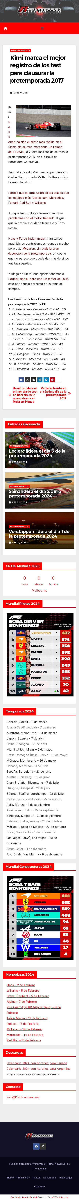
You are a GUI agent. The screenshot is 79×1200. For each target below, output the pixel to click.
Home (10, 1177)
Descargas (49, 1177)
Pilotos (36, 1177)
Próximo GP (23, 1177)
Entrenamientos (20, 50)
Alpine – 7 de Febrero (22, 1001)
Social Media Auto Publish (24, 1197)
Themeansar (39, 1168)
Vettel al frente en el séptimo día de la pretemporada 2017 (53, 393)
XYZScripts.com (60, 1197)
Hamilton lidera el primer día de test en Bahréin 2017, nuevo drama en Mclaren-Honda (25, 395)
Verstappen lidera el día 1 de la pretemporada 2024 (39, 534)
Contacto (39, 1186)
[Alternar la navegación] (42, 28)
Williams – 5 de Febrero (23, 990)
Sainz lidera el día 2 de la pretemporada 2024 (35, 494)
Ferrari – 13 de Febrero (23, 1024)
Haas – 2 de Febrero (21, 985)
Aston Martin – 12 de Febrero (27, 1018)
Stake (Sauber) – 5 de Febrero (28, 996)
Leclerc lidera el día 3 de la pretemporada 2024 (37, 453)
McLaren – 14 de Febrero (24, 1029)
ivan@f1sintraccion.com (23, 1097)
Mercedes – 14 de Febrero (25, 1035)
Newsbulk (60, 1163)
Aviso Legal (65, 1177)
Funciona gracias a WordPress (27, 1163)
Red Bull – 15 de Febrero (24, 1040)
